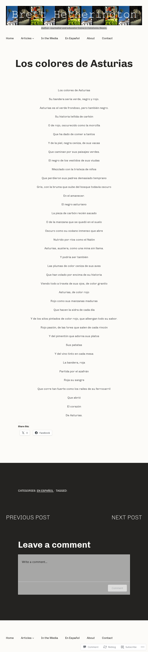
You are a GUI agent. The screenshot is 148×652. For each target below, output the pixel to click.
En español (45, 490)
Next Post (127, 517)
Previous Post (28, 517)
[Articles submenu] (33, 38)
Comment (117, 588)
